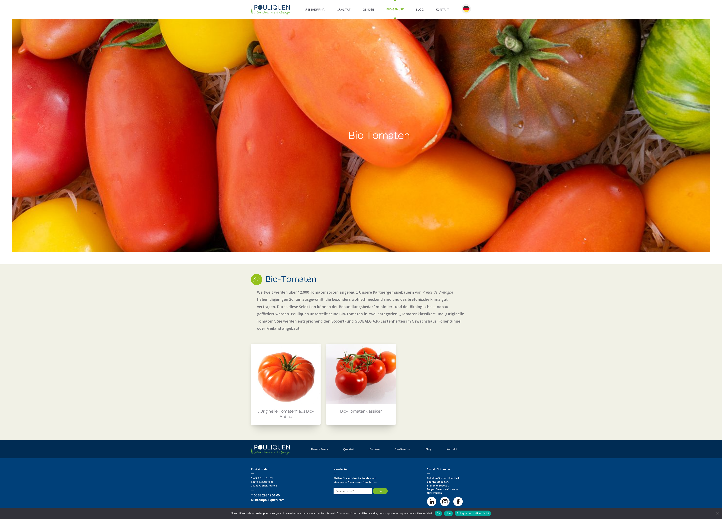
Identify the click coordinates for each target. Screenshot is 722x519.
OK (438, 513)
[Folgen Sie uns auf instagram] (445, 501)
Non (448, 513)
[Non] (717, 513)
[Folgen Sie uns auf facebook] (458, 501)
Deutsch (466, 9)
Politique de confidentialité (473, 513)
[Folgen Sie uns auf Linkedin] (431, 501)
